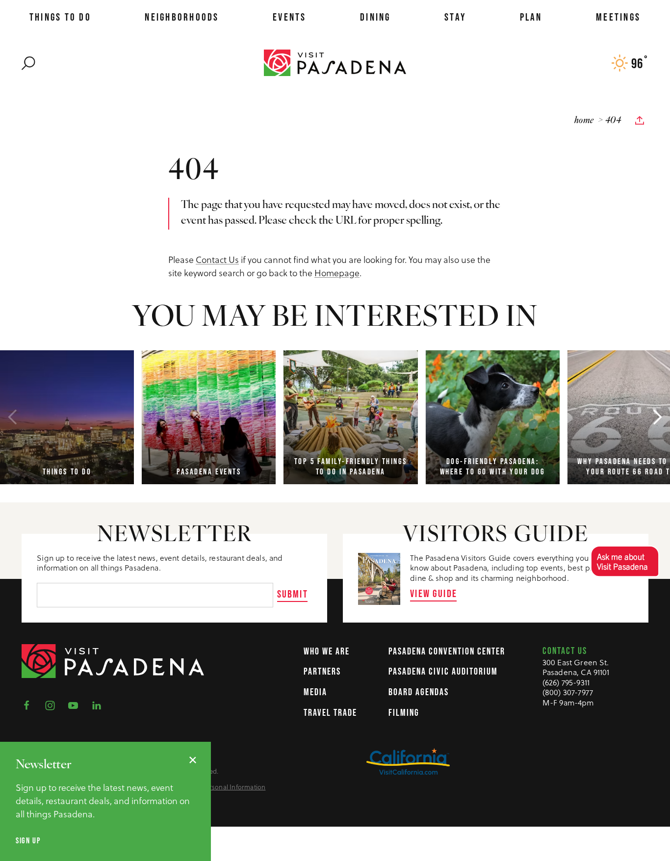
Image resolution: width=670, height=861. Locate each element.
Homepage (337, 272)
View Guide (433, 593)
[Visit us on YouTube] (76, 705)
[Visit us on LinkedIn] (99, 705)
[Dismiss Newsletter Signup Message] (192, 760)
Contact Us (217, 259)
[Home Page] (335, 62)
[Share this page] (639, 121)
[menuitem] (60, 17)
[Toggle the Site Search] (28, 62)
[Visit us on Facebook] (29, 705)
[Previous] (12, 417)
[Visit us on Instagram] (53, 705)
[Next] (657, 417)
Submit (292, 594)
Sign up (28, 840)
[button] (624, 561)
